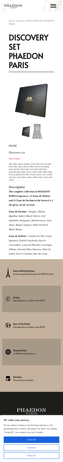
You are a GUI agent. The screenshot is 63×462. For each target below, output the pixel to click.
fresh (31, 169)
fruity (36, 169)
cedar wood (40, 164)
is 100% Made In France (24, 352)
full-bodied (42, 169)
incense (29, 172)
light (45, 172)
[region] (31, 438)
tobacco (24, 177)
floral (18, 169)
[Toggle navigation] (53, 6)
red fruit (32, 175)
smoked (49, 175)
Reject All (31, 455)
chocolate (48, 164)
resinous (39, 175)
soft (10, 177)
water (50, 177)
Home (11, 21)
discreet (37, 167)
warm (45, 177)
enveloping (45, 167)
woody (11, 180)
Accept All (31, 440)
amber (15, 164)
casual (32, 164)
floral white (25, 169)
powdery (26, 175)
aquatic (20, 164)
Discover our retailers (23, 379)
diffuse (31, 167)
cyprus (20, 167)
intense (34, 172)
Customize (31, 448)
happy (23, 172)
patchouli (19, 175)
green (19, 172)
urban (30, 177)
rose (44, 175)
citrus (11, 167)
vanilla (35, 177)
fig (15, 169)
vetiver (40, 177)
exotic (11, 169)
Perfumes (20, 21)
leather (40, 172)
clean (15, 167)
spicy (14, 177)
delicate (26, 167)
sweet (19, 177)
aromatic (27, 164)
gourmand (12, 172)
